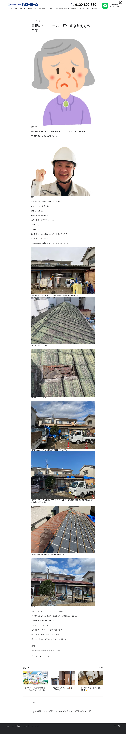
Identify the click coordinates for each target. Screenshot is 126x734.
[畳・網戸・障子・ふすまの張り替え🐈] (90, 678)
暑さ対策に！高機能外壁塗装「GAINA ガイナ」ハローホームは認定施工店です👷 (35, 689)
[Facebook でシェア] (32, 656)
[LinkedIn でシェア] (40, 656)
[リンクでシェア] (45, 656)
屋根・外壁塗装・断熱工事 (39, 650)
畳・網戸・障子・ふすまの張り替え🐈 (90, 689)
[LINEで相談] (111, 6)
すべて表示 (100, 667)
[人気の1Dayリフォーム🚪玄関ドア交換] (63, 678)
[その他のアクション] (94, 21)
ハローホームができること (54, 650)
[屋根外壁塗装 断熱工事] (35, 678)
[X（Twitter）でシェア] (36, 656)
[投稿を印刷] (49, 656)
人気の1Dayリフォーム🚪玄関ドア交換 (62, 689)
